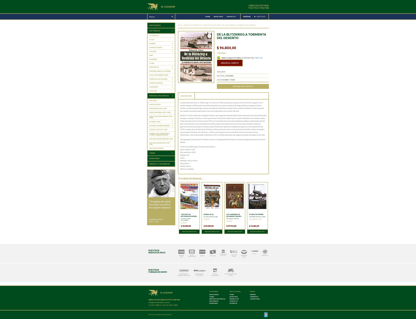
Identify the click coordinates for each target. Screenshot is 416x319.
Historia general (156, 148)
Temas (152, 153)
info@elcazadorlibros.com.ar (159, 302)
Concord (153, 91)
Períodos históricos (192, 25)
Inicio (180, 25)
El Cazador (154, 35)
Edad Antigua (155, 104)
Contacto (231, 16)
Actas (151, 39)
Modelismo (154, 158)
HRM (151, 55)
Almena (152, 43)
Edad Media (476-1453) (158, 108)
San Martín (154, 67)
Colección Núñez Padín (158, 75)
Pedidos (253, 294)
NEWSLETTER (234, 299)
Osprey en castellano (158, 79)
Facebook (233, 303)
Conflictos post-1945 (212, 25)
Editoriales (154, 31)
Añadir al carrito (230, 63)
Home (207, 16)
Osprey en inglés (156, 83)
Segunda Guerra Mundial (159, 126)
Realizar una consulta (243, 86)
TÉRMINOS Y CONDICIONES (255, 298)
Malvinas (153, 100)
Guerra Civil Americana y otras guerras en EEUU (159, 134)
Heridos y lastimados (159, 164)
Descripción (186, 96)
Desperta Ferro (155, 47)
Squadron (153, 87)
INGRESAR (247, 16)
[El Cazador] (161, 6)
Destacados (155, 25)
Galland (152, 51)
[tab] (186, 95)
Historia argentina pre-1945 (161, 139)
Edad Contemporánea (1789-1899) (161, 117)
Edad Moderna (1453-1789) (160, 112)
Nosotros (218, 16)
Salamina (153, 59)
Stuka (151, 63)
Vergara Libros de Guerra (160, 71)
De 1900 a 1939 (154, 122)
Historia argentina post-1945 (160, 143)
